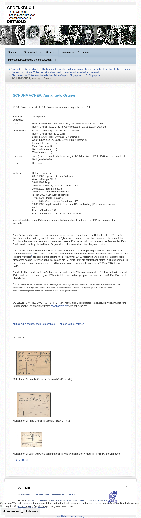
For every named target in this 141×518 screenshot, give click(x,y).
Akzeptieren (11, 511)
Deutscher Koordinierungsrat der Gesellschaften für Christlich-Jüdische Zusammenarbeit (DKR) (67, 500)
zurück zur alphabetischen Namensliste (34, 324)
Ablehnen (31, 511)
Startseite (13, 52)
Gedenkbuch (30, 52)
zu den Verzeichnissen (72, 324)
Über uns (51, 52)
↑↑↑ (128, 486)
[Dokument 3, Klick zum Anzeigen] (31, 442)
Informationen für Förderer (75, 52)
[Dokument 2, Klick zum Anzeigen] (39, 404)
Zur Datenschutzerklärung (70, 516)
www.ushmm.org (59, 306)
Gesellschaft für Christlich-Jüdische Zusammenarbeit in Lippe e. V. (48, 494)
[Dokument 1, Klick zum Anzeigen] (39, 363)
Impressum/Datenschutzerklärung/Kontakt (30, 59)
